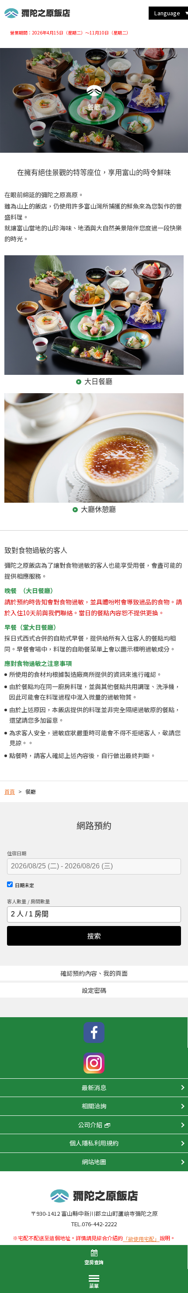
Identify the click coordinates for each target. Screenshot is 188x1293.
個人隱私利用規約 (94, 1143)
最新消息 (94, 1087)
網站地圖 (94, 1161)
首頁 (9, 791)
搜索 (94, 935)
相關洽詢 (94, 1105)
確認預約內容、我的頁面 (94, 973)
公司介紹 (90, 1124)
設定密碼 (94, 990)
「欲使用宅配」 (141, 1238)
